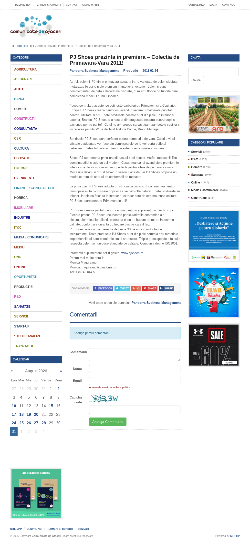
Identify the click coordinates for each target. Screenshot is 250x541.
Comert (21, 109)
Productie (21, 46)
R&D (17, 296)
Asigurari (23, 79)
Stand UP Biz (90, 4)
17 (14, 414)
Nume (77, 369)
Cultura (21, 148)
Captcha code (76, 400)
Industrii (22, 217)
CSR (17, 138)
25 (21, 423)
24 (14, 423)
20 (36, 414)
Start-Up (22, 326)
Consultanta (25, 129)
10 (14, 406)
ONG (17, 257)
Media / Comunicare (31, 237)
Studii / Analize (27, 336)
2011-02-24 (150, 70)
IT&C (17, 227)
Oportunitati (25, 277)
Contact (71, 4)
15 (51, 406)
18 (21, 414)
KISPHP (235, 535)
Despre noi (23, 4)
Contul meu (196, 4)
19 (29, 414)
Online (20, 267)
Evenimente (24, 178)
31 (14, 431)
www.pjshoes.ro (132, 253)
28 (44, 423)
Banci (19, 99)
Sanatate (22, 306)
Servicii (21, 316)
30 (58, 423)
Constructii (25, 119)
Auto (18, 89)
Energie (21, 168)
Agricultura (25, 69)
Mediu (19, 247)
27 (36, 423)
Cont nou (228, 4)
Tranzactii (23, 346)
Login (213, 4)
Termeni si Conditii (48, 4)
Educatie (22, 158)
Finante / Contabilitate (34, 188)
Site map (16, 529)
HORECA (21, 198)
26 (29, 423)
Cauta (196, 80)
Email (77, 381)
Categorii (21, 57)
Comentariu (78, 352)
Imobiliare (23, 208)
